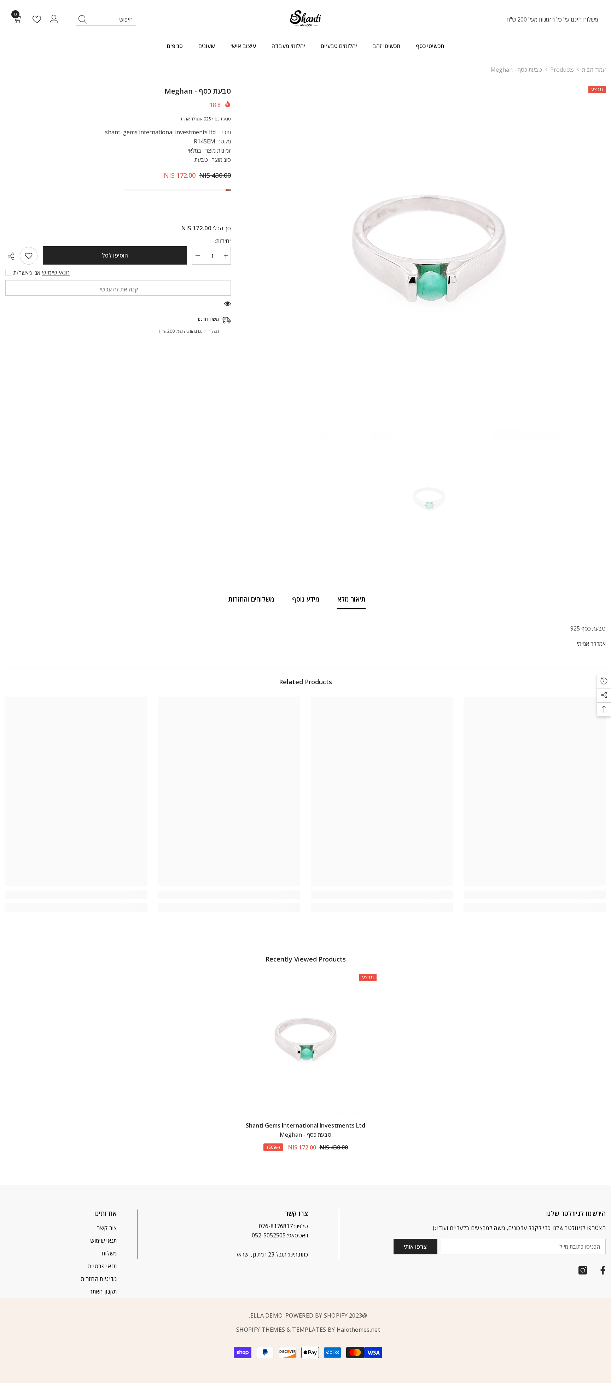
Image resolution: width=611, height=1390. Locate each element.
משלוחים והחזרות (251, 599)
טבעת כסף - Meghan (305, 1134)
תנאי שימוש (56, 273)
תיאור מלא (351, 599)
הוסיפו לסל (115, 255)
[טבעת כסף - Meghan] (305, 1045)
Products (562, 69)
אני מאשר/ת (26, 272)
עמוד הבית (594, 69)
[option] (429, 262)
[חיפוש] (106, 19)
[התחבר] (54, 19)
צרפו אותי (415, 1246)
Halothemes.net (358, 1329)
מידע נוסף (306, 599)
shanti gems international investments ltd (160, 132)
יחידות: (223, 241)
